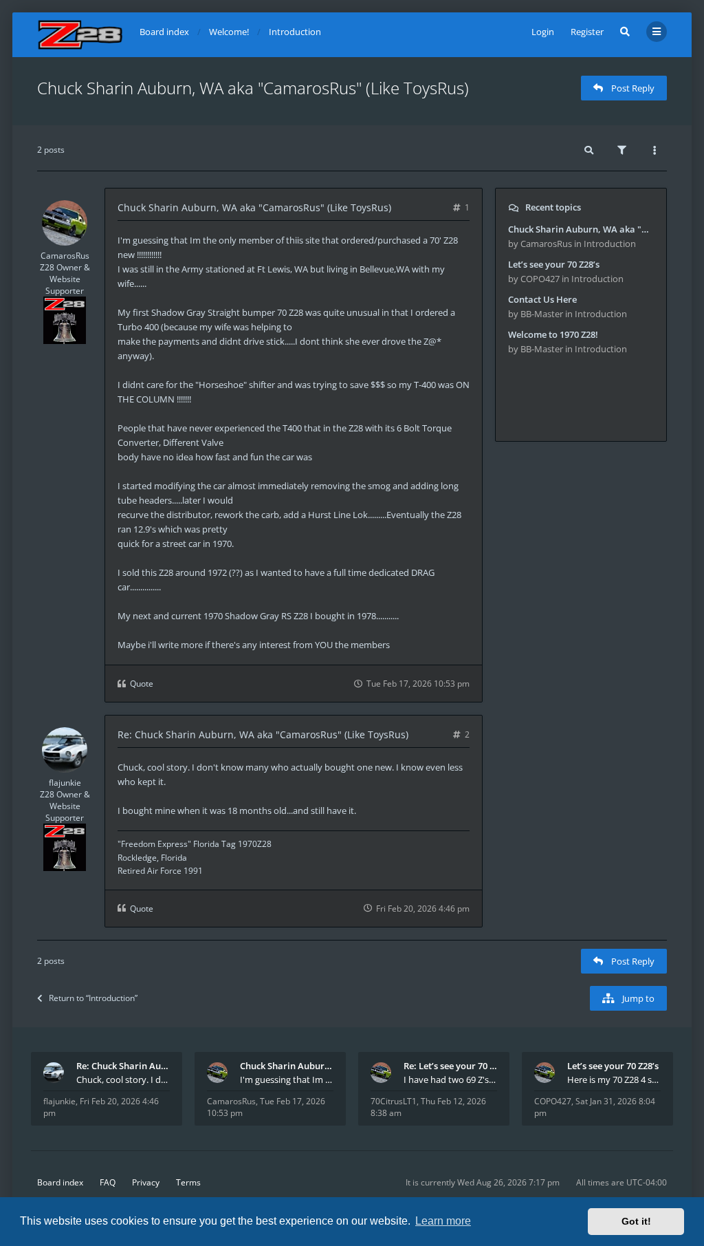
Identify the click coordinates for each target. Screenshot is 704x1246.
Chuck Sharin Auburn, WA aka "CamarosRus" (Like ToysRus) (253, 87)
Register (587, 31)
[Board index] (80, 34)
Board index (60, 1182)
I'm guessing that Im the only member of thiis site (286, 1079)
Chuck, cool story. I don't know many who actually (123, 1079)
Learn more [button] (443, 1221)
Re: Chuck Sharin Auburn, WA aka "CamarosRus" (123, 1066)
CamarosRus (65, 255)
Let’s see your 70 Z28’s (554, 264)
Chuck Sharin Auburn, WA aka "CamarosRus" (286, 1066)
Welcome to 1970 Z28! (553, 334)
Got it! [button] (636, 1221)
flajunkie (65, 782)
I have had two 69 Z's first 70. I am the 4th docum (450, 1079)
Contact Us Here (542, 299)
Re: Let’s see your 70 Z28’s (450, 1066)
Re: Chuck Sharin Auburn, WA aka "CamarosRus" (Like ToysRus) (263, 734)
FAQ (108, 1182)
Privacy (146, 1182)
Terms (188, 1182)
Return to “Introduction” (93, 998)
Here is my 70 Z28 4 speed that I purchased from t (614, 1079)
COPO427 (552, 1101)
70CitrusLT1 (394, 1101)
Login (542, 31)
